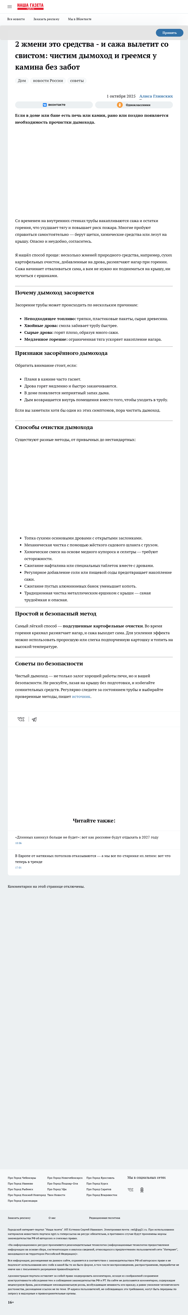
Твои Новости (56, 1195)
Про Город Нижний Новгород (27, 1195)
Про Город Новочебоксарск (65, 1177)
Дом (22, 80)
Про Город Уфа (56, 1189)
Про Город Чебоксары (22, 1177)
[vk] (21, 719)
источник (81, 696)
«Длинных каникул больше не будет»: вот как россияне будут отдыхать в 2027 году (86, 840)
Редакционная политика (104, 1218)
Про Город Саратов (98, 1189)
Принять (170, 33)
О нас (52, 1218)
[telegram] (35, 719)
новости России (48, 80)
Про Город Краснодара (22, 1200)
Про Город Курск (97, 1183)
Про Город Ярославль (100, 1177)
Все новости (16, 19)
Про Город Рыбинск (20, 1189)
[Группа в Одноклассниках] (134, 104)
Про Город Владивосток (101, 1195)
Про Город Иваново (20, 1183)
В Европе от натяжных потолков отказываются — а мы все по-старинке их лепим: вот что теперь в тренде (93, 861)
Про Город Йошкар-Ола (62, 1183)
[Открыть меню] (9, 6)
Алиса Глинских (156, 96)
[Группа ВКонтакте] (54, 104)
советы (77, 80)
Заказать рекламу (46, 19)
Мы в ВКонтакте (79, 19)
